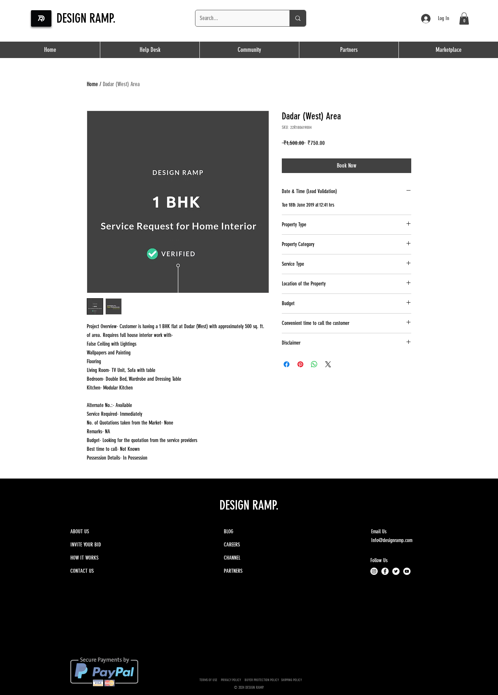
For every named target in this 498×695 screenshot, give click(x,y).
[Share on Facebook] (286, 364)
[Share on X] (328, 364)
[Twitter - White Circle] (396, 571)
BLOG (228, 531)
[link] (464, 18)
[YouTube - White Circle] (407, 571)
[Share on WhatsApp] (314, 364)
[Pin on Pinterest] (300, 364)
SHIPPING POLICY (292, 680)
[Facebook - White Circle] (385, 571)
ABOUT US (79, 531)
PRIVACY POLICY (231, 680)
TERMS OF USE (208, 680)
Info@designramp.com (391, 540)
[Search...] (297, 18)
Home (92, 84)
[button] (348, 50)
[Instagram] (374, 571)
